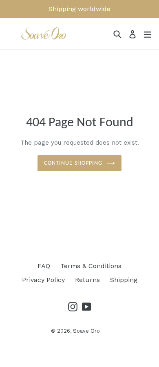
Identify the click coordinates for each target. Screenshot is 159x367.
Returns (87, 280)
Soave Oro (86, 331)
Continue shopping (73, 163)
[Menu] (147, 33)
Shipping (123, 280)
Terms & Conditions (90, 266)
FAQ (44, 266)
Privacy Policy (43, 280)
